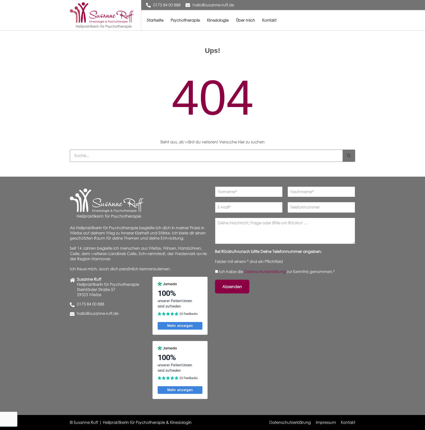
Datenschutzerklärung (265, 271)
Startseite (155, 20)
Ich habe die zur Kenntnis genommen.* (277, 271)
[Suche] (349, 156)
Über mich (245, 20)
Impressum (326, 422)
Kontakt (269, 20)
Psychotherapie (185, 20)
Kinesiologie (218, 20)
